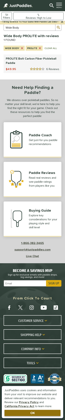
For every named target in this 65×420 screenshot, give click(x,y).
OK (32, 412)
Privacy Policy (29, 402)
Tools (31, 363)
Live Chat (32, 256)
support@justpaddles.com (32, 249)
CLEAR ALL (50, 48)
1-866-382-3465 (32, 243)
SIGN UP (53, 283)
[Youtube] (44, 307)
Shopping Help (31, 335)
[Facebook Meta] (9, 307)
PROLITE (32, 48)
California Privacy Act (19, 406)
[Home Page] (18, 5)
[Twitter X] (20, 307)
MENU (60, 6)
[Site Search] (51, 6)
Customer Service (31, 320)
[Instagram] (31, 307)
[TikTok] (56, 307)
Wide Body (12, 48)
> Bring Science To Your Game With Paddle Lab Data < (30, 21)
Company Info (31, 349)
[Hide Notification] (62, 21)
